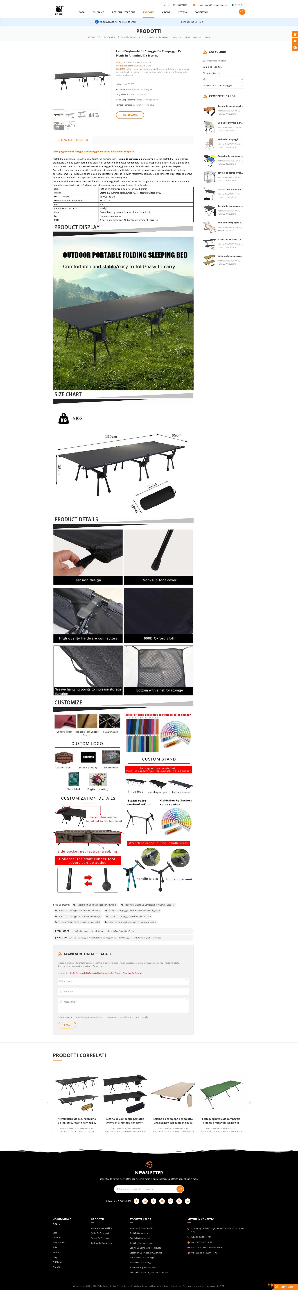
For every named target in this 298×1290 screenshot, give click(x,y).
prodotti (148, 12)
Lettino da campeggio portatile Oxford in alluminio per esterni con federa (103, 931)
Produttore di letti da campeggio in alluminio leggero (149, 904)
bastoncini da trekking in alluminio (146, 1252)
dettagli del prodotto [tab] (73, 140)
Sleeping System (211, 73)
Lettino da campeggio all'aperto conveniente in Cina (131, 922)
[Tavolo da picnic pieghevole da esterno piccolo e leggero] (209, 110)
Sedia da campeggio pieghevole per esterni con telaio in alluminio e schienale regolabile (231, 139)
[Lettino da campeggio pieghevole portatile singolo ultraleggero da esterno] (209, 260)
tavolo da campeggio (101, 1238)
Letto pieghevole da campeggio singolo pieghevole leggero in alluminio (173, 1120)
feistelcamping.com (191, 1286)
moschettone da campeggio (217, 85)
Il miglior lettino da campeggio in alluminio (96, 904)
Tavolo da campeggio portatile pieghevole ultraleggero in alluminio (231, 205)
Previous (48, 1102)
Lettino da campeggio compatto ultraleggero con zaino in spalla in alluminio (125, 1120)
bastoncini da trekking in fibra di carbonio (149, 1272)
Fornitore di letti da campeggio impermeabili (79, 922)
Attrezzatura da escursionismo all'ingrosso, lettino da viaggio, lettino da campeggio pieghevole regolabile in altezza (231, 239)
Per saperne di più (191, 21)
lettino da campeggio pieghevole (145, 1247)
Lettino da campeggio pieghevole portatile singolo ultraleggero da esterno (231, 255)
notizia (182, 12)
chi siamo (98, 12)
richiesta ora (130, 115)
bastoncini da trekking (214, 60)
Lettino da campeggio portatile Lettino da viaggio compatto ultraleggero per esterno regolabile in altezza (115, 937)
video (55, 1247)
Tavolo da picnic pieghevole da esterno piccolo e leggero (231, 105)
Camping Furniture (107, 37)
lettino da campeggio (130, 37)
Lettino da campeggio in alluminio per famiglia (79, 916)
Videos (166, 12)
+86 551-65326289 (204, 1242)
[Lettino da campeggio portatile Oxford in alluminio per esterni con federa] (76, 1092)
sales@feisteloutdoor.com (216, 5)
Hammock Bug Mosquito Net (143, 1267)
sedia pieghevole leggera (141, 1243)
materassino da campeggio (142, 1257)
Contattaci (201, 12)
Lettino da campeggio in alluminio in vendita (130, 916)
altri (205, 79)
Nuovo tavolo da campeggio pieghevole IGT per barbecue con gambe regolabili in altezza (231, 189)
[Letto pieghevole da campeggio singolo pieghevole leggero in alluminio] (173, 1092)
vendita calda (59, 1242)
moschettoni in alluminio (141, 1228)
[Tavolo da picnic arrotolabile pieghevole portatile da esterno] (209, 177)
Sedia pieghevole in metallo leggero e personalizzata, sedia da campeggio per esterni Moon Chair (231, 122)
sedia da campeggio (100, 1233)
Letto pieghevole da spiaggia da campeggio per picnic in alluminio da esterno (106, 973)
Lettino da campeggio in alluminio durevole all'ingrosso (134, 910)
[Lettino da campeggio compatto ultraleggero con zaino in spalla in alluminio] (125, 1092)
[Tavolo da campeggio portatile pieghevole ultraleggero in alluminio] (209, 210)
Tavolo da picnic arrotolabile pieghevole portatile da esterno (231, 172)
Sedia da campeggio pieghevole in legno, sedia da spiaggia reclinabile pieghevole (231, 222)
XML (223, 1286)
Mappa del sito (213, 1286)
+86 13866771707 (179, 5)
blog (55, 1257)
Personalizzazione (123, 12)
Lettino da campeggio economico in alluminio (79, 910)
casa (82, 12)
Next (250, 1102)
